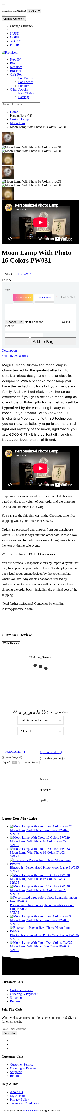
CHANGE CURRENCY (14, 10)
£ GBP (14, 37)
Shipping (16, 997)
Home (14, 112)
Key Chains (26, 93)
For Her (23, 86)
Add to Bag (43, 341)
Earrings (23, 97)
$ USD (14, 33)
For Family (25, 78)
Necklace (16, 67)
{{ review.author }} (13, 751)
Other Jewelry (19, 89)
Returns (15, 1001)
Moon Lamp (18, 123)
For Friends (25, 82)
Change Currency (13, 18)
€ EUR (14, 45)
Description (9, 350)
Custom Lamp (19, 119)
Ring (13, 63)
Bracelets (16, 71)
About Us (16, 1092)
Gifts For (16, 74)
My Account (18, 1096)
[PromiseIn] (10, 52)
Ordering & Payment (23, 994)
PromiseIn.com (30, 1110)
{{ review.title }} (51, 752)
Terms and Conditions (24, 1103)
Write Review (11, 643)
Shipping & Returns (15, 355)
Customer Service (21, 990)
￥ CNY (15, 41)
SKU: (22, 274)
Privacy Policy (19, 1099)
